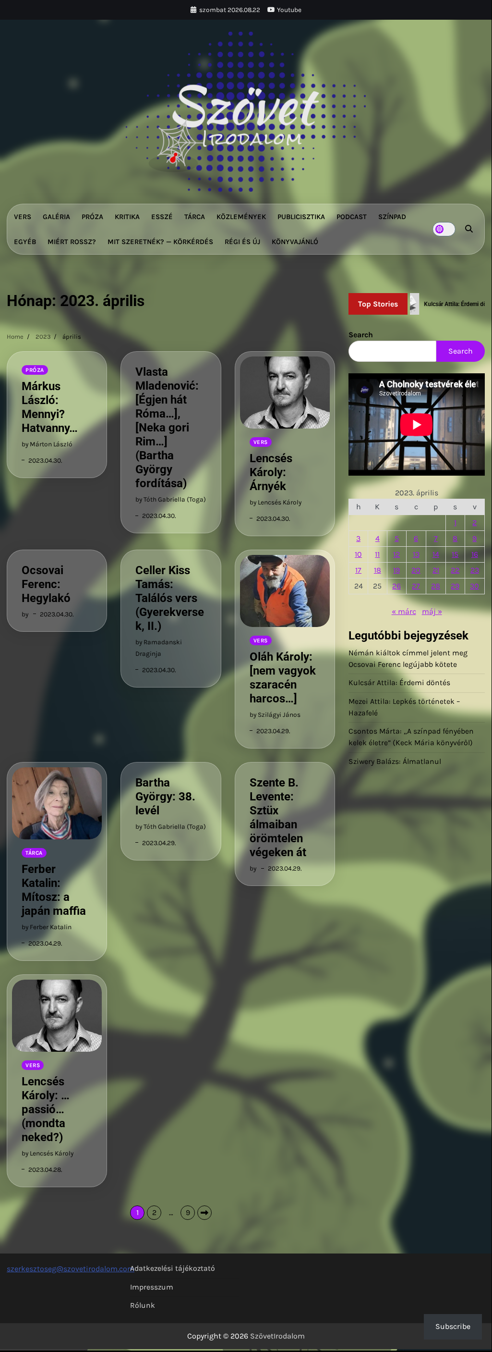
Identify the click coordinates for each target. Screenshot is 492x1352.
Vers (22, 216)
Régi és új (242, 241)
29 (455, 585)
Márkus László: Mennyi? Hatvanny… (50, 407)
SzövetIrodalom (277, 1335)
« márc (404, 611)
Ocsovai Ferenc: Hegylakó (46, 584)
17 (358, 570)
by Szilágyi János (275, 714)
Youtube (289, 9)
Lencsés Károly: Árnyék (271, 472)
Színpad (392, 216)
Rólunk (142, 1305)
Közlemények (241, 216)
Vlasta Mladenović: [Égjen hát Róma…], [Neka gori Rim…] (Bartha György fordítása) (167, 427)
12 (396, 554)
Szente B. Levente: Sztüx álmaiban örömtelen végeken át (278, 817)
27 (416, 585)
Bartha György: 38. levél (165, 796)
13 (416, 554)
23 (474, 570)
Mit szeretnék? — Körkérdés (160, 241)
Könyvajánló (295, 241)
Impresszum (151, 1287)
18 (377, 570)
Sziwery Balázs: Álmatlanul (394, 761)
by (25, 614)
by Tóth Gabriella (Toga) (170, 499)
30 (474, 585)
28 (435, 585)
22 (455, 570)
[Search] (469, 229)
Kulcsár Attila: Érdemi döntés (399, 682)
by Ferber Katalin (47, 927)
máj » (432, 611)
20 (415, 570)
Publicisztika (301, 216)
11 (377, 554)
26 (396, 585)
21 (435, 570)
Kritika (127, 216)
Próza (92, 216)
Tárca (194, 216)
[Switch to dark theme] (444, 229)
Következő (204, 1212)
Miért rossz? (72, 241)
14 (435, 554)
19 (396, 570)
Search (360, 334)
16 (474, 554)
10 (358, 554)
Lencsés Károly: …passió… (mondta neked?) (46, 1109)
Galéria (56, 216)
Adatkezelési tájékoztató (172, 1268)
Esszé (162, 216)
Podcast (351, 216)
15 (455, 554)
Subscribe (452, 1326)
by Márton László (47, 444)
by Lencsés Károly (275, 502)
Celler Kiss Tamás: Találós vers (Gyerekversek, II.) (169, 598)
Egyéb (25, 241)
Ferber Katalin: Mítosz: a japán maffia (54, 890)
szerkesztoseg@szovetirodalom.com (70, 1268)
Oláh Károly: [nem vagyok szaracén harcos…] (283, 677)
